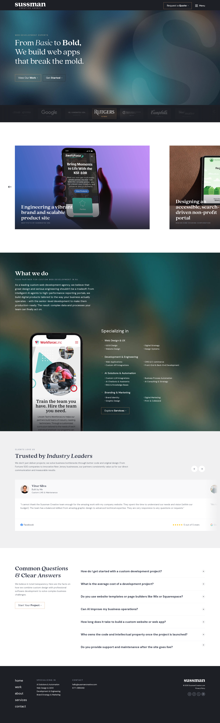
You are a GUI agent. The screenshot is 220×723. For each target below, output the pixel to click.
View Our (27, 77)
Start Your (29, 605)
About (19, 693)
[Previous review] (194, 469)
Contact (20, 706)
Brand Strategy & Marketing (48, 695)
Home (19, 681)
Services (21, 700)
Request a (177, 5)
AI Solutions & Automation (48, 684)
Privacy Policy (200, 688)
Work (18, 687)
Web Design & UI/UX (45, 688)
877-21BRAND (78, 688)
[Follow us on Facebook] (194, 694)
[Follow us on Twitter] (198, 694)
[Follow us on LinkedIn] (203, 694)
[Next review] (202, 469)
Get (53, 77)
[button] (196, 6)
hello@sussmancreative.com (84, 684)
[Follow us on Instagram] (189, 694)
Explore (114, 410)
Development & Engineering (48, 691)
